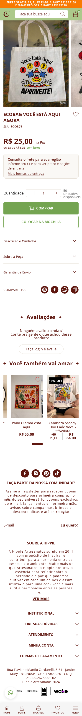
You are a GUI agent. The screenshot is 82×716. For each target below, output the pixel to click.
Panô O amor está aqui (26, 425)
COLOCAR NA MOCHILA (41, 221)
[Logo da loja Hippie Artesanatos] (6, 14)
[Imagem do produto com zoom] (36, 63)
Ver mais (41, 599)
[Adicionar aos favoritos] (76, 114)
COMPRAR (44, 208)
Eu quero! (69, 525)
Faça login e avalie (41, 349)
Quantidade (13, 193)
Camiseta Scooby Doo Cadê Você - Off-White (62, 427)
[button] (41, 166)
